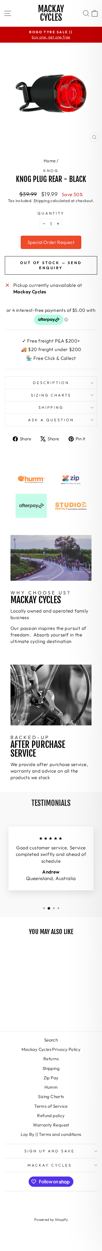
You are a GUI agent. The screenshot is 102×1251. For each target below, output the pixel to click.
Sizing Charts (51, 395)
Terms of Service (51, 1106)
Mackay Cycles (51, 13)
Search (51, 1040)
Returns (51, 1058)
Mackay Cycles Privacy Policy (51, 1049)
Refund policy (51, 1115)
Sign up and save (49, 1151)
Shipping (41, 200)
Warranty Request (51, 1125)
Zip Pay (51, 1077)
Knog (51, 170)
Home (50, 160)
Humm (51, 1087)
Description (51, 382)
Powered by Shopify (51, 1219)
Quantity (51, 213)
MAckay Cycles (49, 1165)
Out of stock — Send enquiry (51, 265)
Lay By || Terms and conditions (51, 1134)
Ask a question (51, 420)
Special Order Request (51, 242)
